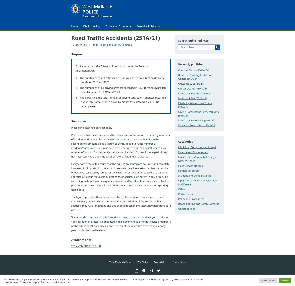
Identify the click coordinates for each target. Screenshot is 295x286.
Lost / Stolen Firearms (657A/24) (196, 120)
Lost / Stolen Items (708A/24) (194, 93)
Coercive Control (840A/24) (193, 70)
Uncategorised (186, 208)
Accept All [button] (285, 280)
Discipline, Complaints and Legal (197, 147)
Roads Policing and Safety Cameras (111, 45)
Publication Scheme (116, 26)
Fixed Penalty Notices (190, 165)
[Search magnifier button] (217, 47)
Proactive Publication (149, 26)
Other (181, 189)
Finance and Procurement (193, 152)
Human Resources (189, 170)
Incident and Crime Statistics (194, 175)
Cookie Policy (179, 262)
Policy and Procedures (191, 199)
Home (74, 26)
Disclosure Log (91, 26)
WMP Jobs (143, 262)
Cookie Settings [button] (268, 280)
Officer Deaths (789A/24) (192, 88)
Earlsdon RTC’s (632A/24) (192, 98)
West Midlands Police (120, 262)
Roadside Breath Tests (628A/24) (197, 125)
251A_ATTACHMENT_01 (84, 246)
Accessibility (160, 262)
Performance (186, 194)
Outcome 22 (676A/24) (191, 83)
